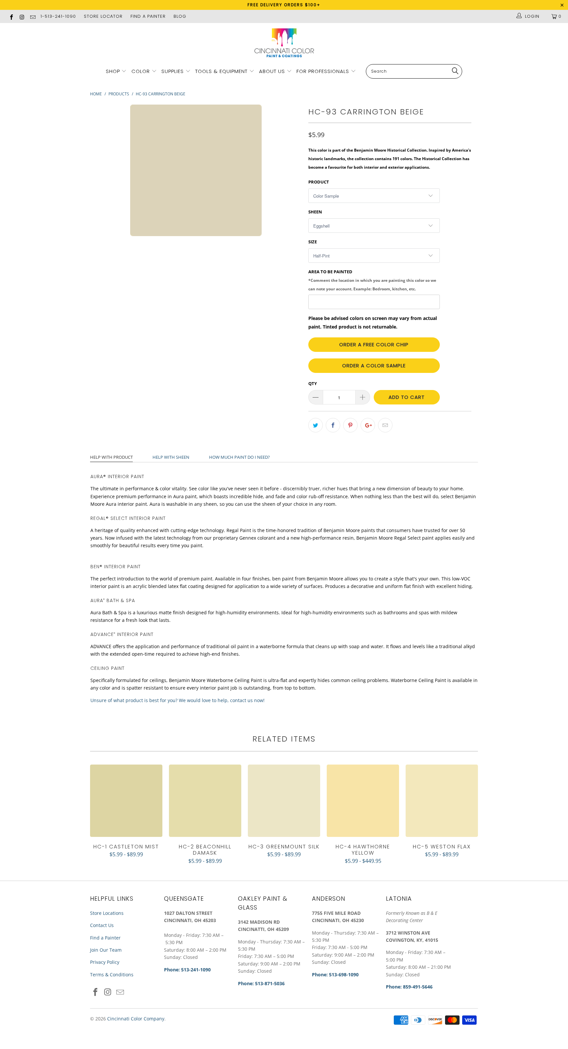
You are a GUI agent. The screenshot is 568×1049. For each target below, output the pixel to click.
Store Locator (103, 16)
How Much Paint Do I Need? (239, 457)
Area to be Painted (372, 280)
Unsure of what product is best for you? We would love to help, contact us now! (177, 700)
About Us (273, 71)
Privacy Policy (104, 962)
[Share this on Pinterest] (350, 425)
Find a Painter (105, 938)
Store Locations (107, 913)
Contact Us (102, 925)
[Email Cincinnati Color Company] (33, 16)
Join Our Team (106, 950)
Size (312, 242)
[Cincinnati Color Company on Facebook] (11, 16)
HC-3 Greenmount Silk (284, 801)
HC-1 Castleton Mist (126, 801)
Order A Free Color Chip (374, 344)
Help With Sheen (171, 457)
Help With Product (111, 457)
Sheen (315, 212)
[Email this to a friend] (385, 425)
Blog (180, 16)
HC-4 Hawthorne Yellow (363, 801)
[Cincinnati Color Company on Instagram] (22, 16)
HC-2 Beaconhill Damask (205, 801)
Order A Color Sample (374, 365)
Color (140, 71)
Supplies (172, 71)
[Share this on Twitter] (315, 425)
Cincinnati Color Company (135, 1018)
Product (318, 182)
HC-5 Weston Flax (442, 801)
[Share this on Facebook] (333, 425)
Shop (113, 71)
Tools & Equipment (221, 71)
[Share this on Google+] (368, 425)
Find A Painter (148, 16)
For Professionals (323, 71)
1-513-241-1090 (58, 16)
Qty (312, 383)
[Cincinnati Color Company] (284, 43)
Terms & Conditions (111, 974)
